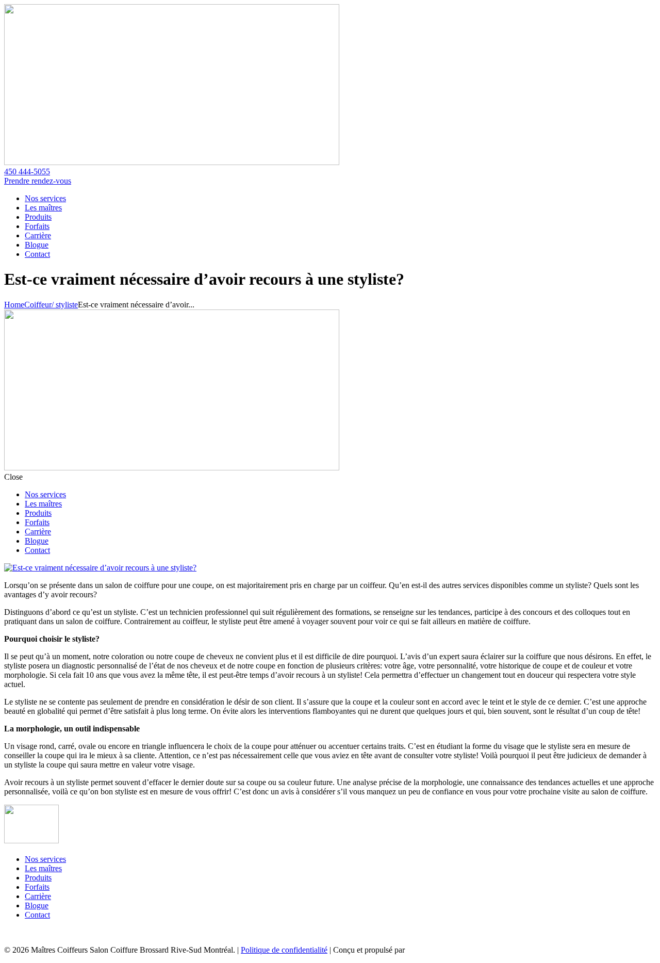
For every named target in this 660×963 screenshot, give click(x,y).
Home (14, 304)
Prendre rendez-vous (37, 180)
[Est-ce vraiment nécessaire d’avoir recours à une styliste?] (100, 567)
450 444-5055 (27, 171)
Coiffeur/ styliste (51, 304)
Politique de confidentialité (284, 949)
